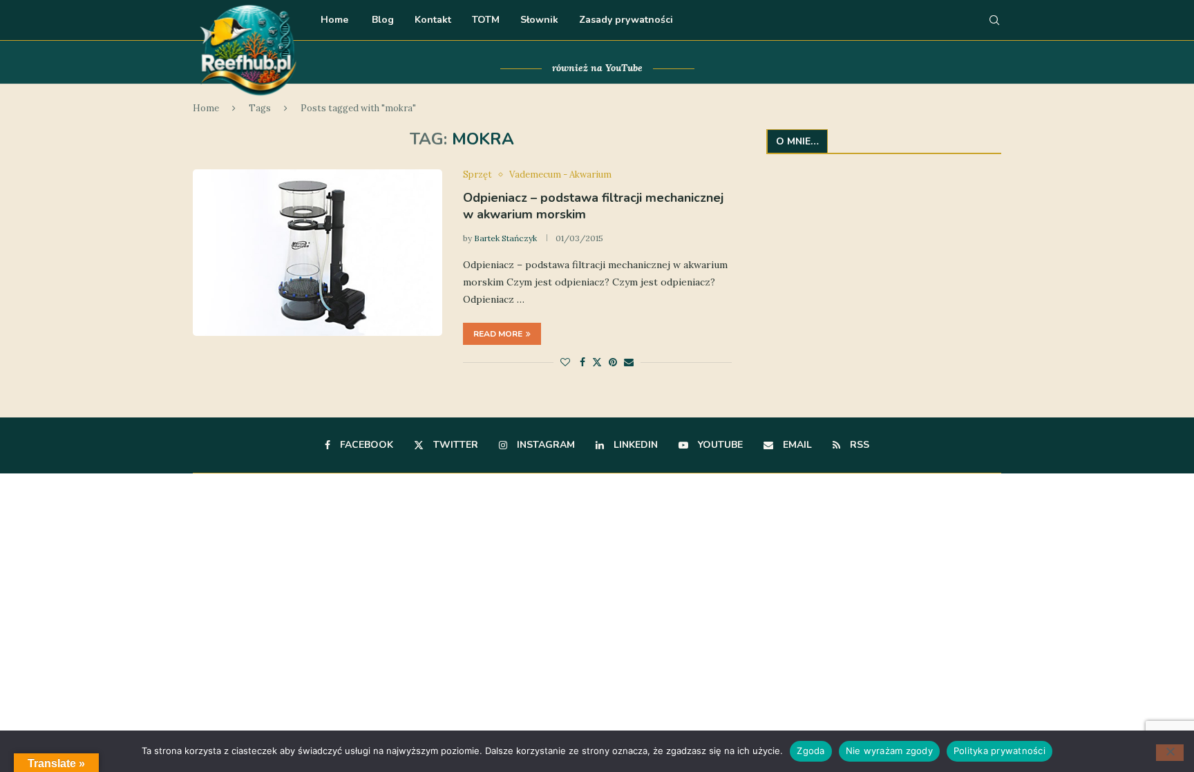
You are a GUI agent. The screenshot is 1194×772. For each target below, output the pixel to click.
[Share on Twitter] (597, 362)
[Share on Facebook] (582, 362)
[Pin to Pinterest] (613, 362)
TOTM (486, 19)
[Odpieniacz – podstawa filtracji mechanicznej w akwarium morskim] (317, 252)
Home (334, 19)
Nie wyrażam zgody (889, 750)
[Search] (994, 20)
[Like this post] (565, 362)
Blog (381, 19)
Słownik (539, 19)
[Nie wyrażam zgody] (1170, 752)
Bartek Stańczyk (505, 238)
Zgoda (810, 750)
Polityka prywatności (999, 750)
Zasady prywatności (626, 19)
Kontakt (433, 19)
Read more (497, 333)
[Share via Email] (629, 362)
